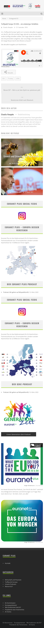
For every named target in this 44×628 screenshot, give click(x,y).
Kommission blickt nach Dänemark (22, 100)
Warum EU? (9, 586)
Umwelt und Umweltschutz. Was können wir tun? (23, 158)
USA (17, 78)
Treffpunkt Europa (11, 582)
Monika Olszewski (17, 163)
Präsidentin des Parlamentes (14, 610)
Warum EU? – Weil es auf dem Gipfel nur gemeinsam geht (21, 90)
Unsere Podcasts (10, 584)
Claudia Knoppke (8, 27)
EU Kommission (10, 603)
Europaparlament (11, 605)
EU (4, 78)
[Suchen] (42, 14)
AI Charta (8, 612)
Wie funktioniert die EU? (13, 607)
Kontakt (7, 563)
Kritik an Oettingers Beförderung (22, 189)
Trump (10, 78)
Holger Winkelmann (29, 485)
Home (4, 18)
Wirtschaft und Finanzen (13, 580)
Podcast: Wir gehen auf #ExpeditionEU (16, 292)
